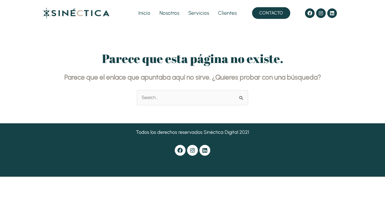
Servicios (198, 13)
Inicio (144, 13)
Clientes (227, 13)
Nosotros (169, 13)
